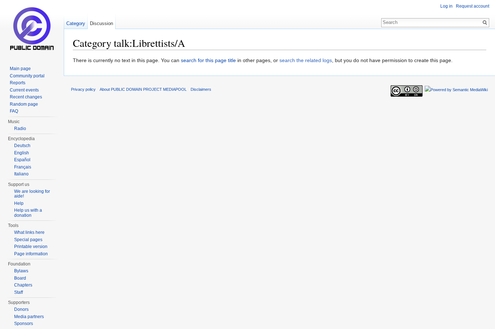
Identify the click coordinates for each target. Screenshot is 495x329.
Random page (24, 104)
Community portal (27, 75)
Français (22, 167)
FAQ (14, 111)
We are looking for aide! (32, 194)
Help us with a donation (28, 213)
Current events (24, 90)
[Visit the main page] (32, 29)
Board (20, 278)
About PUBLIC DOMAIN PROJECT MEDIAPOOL (143, 89)
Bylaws (21, 270)
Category (75, 23)
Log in (446, 6)
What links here (29, 232)
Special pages (28, 239)
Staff (18, 292)
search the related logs (305, 60)
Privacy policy (83, 89)
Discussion (101, 23)
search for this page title (208, 60)
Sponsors (23, 323)
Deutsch (22, 145)
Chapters (23, 285)
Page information (31, 253)
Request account (472, 6)
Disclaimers (201, 89)
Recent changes (26, 96)
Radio (20, 128)
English (21, 152)
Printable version (30, 246)
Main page (20, 68)
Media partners (29, 316)
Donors (21, 309)
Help (19, 203)
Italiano (21, 173)
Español (22, 159)
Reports (17, 82)
